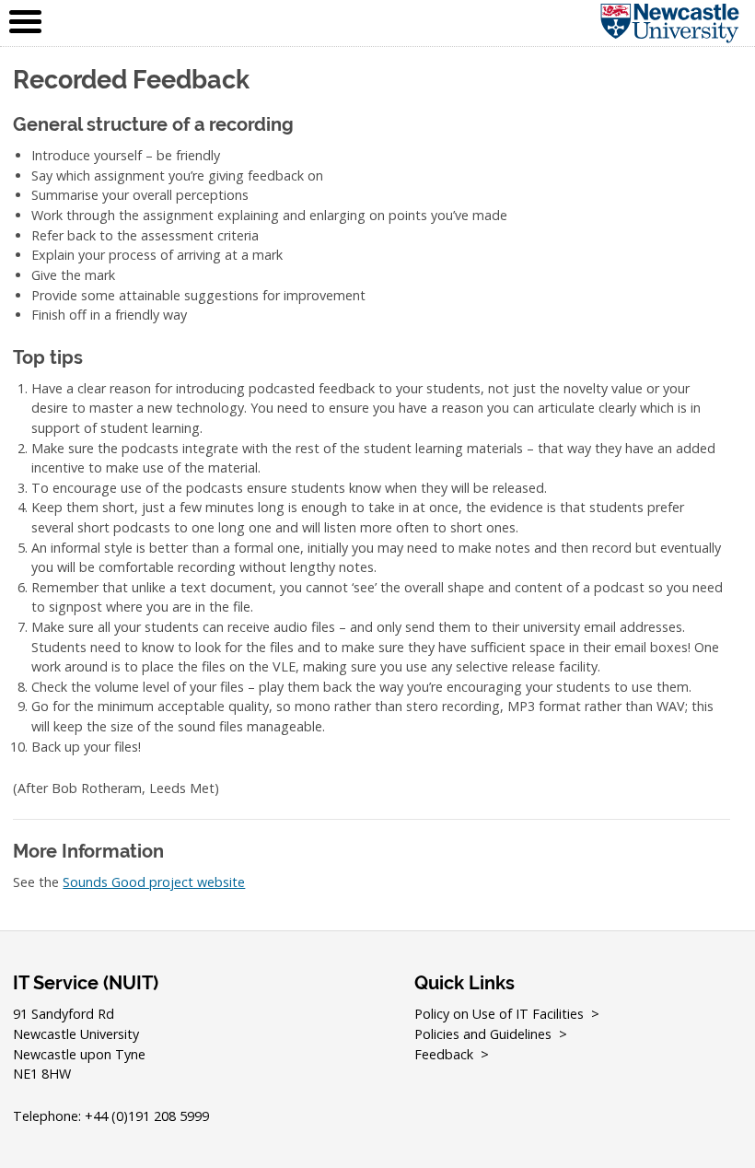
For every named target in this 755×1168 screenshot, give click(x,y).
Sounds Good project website (154, 882)
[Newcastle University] (651, 23)
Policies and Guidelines (483, 1034)
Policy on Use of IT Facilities (499, 1013)
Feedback (443, 1054)
